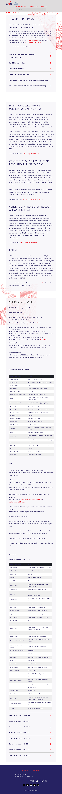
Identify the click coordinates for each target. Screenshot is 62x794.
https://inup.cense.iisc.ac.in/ (31, 154)
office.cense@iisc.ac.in (21, 774)
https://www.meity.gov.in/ (33, 42)
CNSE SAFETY (14, 769)
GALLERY (44, 769)
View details (43, 339)
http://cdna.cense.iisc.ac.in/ (28, 243)
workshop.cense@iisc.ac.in (17, 502)
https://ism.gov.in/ (32, 40)
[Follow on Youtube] (27, 785)
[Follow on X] (34, 785)
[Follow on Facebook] (24, 785)
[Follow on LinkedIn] (31, 785)
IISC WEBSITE (34, 769)
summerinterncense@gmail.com (32, 499)
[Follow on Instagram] (38, 785)
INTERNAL (24, 769)
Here (28, 47)
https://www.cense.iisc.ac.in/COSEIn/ (34, 199)
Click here (38, 323)
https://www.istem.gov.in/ (35, 283)
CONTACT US (35, 770)
